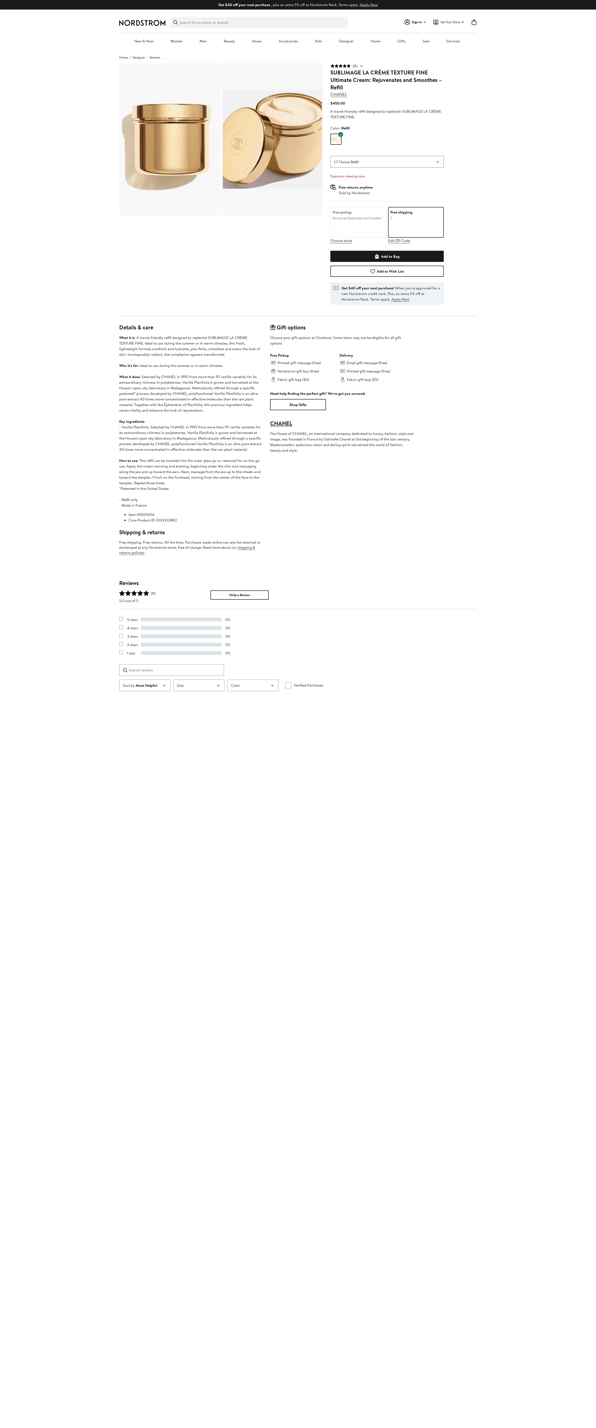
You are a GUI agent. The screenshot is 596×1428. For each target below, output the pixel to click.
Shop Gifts (298, 404)
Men (203, 41)
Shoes (257, 41)
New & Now (143, 41)
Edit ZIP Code (399, 240)
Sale (426, 41)
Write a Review (239, 595)
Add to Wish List (390, 271)
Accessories (288, 41)
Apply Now (369, 4)
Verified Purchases (308, 685)
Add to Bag (390, 256)
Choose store (341, 240)
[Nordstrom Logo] (142, 23)
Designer (346, 41)
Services (453, 41)
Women (176, 41)
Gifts (401, 41)
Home (375, 41)
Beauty (229, 41)
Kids (318, 41)
